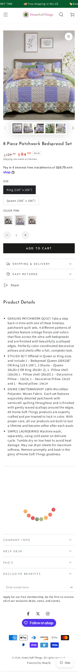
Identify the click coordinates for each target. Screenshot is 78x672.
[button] (61, 14)
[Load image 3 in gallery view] (39, 128)
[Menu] (5, 14)
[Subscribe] (72, 587)
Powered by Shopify (39, 662)
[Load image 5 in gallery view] (60, 128)
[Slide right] (73, 128)
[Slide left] (5, 128)
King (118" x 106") (19, 191)
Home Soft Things (32, 657)
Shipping (7, 159)
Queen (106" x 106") (21, 202)
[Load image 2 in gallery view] (28, 128)
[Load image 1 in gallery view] (17, 128)
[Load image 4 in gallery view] (50, 128)
